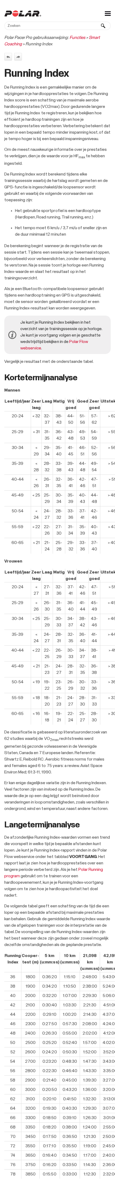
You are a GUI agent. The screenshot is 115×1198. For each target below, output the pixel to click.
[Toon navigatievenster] (107, 13)
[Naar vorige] (8, 57)
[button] (103, 25)
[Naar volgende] (18, 57)
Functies (77, 37)
